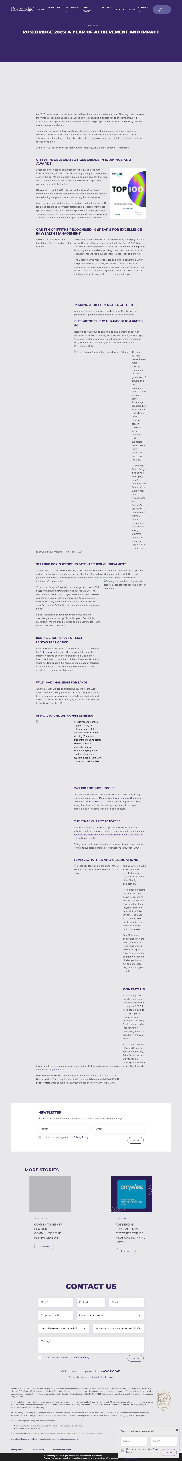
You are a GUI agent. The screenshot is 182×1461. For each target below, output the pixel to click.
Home (41, 9)
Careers (121, 9)
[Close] (177, 1430)
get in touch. (58, 1069)
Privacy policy (17, 1449)
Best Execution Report (62, 1449)
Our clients (71, 7)
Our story (54, 7)
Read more (44, 1246)
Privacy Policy (81, 1137)
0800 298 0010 (111, 1371)
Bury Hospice (96, 801)
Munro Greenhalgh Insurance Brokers (118, 798)
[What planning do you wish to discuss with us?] (117, 1328)
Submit (135, 1140)
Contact (143, 7)
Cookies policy (38, 1449)
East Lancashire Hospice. (52, 652)
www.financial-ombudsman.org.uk (65, 1439)
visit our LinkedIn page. (102, 1377)
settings (114, 1458)
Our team (106, 7)
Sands (74, 692)
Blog (132, 9)
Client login (160, 9)
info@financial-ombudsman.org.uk (30, 1439)
